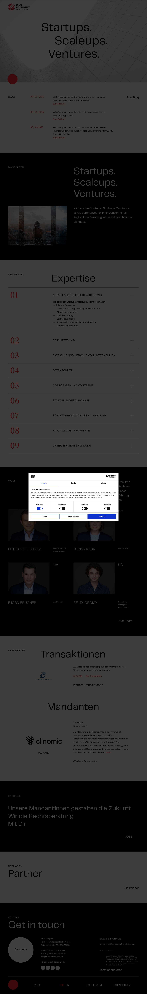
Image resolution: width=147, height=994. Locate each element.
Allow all (102, 516)
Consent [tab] (43, 483)
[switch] (62, 508)
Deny (45, 516)
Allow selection (73, 516)
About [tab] (103, 483)
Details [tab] (73, 483)
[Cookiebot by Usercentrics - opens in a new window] (107, 476)
